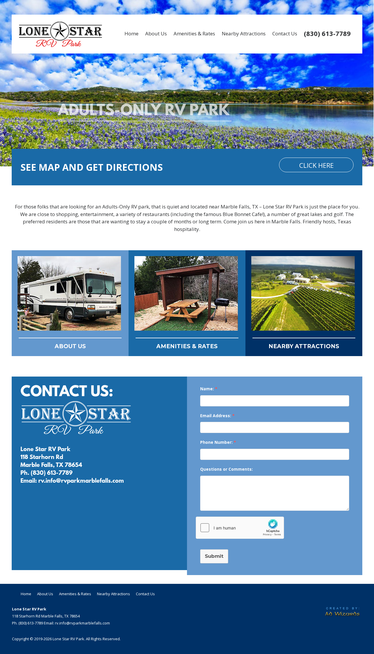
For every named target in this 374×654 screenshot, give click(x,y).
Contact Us (284, 33)
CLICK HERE (316, 165)
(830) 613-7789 (327, 33)
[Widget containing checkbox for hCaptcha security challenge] (240, 528)
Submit (214, 556)
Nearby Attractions (244, 33)
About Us (156, 33)
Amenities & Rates (194, 33)
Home (131, 33)
